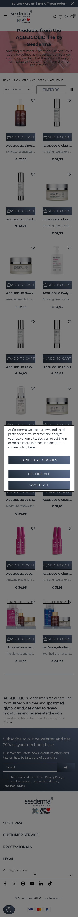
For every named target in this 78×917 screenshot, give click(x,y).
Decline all (39, 474)
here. (31, 447)
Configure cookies (39, 460)
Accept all (39, 485)
